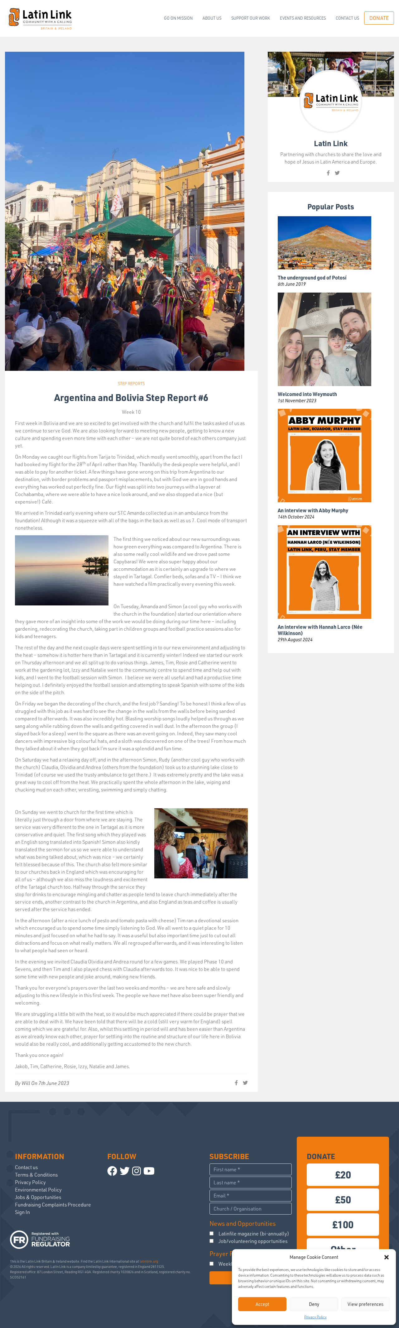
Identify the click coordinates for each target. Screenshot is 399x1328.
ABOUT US (212, 18)
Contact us (347, 18)
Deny (314, 1304)
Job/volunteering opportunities (253, 1241)
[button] (386, 1257)
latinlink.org (149, 1261)
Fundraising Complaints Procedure (53, 1204)
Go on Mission (178, 18)
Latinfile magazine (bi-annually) (254, 1233)
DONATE (379, 18)
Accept (262, 1304)
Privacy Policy (315, 1317)
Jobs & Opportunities (38, 1197)
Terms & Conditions (36, 1175)
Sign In (22, 1212)
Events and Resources (303, 18)
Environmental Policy (38, 1190)
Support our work (250, 18)
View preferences (365, 1304)
